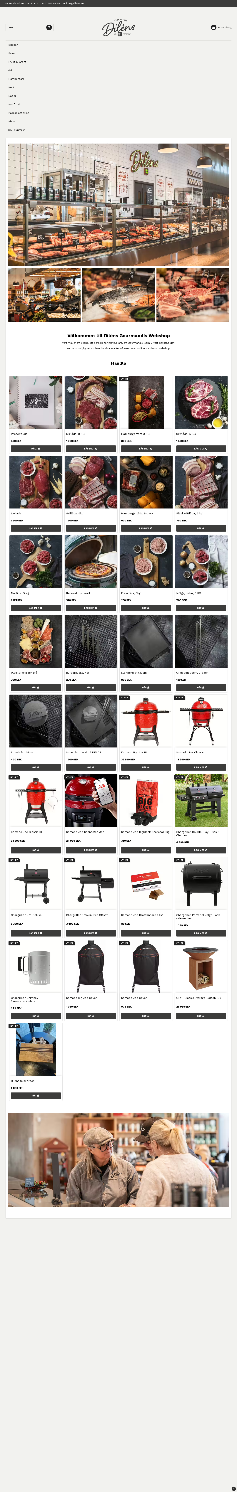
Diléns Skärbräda (23, 1081)
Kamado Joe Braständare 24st (142, 915)
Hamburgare (16, 78)
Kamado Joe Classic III (26, 832)
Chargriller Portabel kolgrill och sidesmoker (198, 916)
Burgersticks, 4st (77, 672)
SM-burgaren (17, 129)
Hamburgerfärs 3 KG (135, 434)
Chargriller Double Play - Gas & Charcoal (197, 833)
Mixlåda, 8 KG (75, 434)
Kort (11, 87)
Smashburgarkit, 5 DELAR (83, 752)
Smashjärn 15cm (22, 752)
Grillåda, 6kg (75, 513)
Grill (11, 70)
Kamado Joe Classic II (191, 752)
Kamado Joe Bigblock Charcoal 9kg (145, 832)
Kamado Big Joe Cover (81, 998)
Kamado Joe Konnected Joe (85, 832)
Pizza (12, 121)
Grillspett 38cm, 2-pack (192, 672)
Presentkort (19, 434)
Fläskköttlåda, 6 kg (189, 513)
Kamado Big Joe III (134, 752)
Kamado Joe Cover (134, 998)
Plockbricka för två (24, 672)
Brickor (13, 44)
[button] (221, 27)
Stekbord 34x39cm (134, 672)
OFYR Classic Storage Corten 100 (198, 998)
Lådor (12, 95)
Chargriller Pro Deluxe (26, 915)
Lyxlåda (16, 513)
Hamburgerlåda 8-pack (137, 513)
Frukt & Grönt (17, 61)
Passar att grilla (18, 112)
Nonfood (14, 104)
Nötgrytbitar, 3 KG (188, 593)
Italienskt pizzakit (78, 593)
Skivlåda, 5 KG (186, 434)
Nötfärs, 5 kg (20, 593)
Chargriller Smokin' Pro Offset (87, 915)
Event (12, 53)
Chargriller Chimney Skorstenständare (24, 999)
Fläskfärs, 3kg (131, 593)
